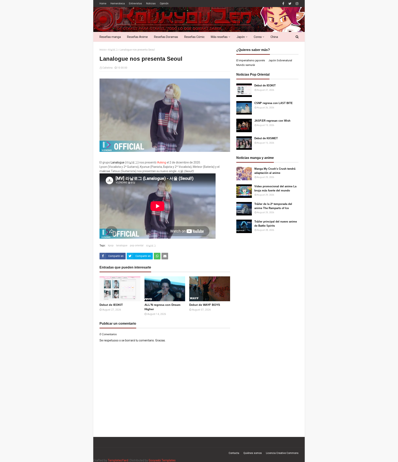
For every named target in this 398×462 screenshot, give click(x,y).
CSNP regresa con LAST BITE (273, 103)
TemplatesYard (118, 460)
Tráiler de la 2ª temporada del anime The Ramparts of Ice (273, 206)
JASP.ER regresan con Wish (272, 120)
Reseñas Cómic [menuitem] (194, 37)
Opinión (164, 3)
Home (103, 3)
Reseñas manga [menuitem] (110, 37)
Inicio (103, 49)
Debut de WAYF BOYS (204, 304)
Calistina (107, 67)
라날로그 (113, 49)
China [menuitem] (274, 37)
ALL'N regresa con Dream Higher (162, 307)
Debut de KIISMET (266, 138)
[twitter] (289, 3)
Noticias (151, 3)
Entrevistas (135, 3)
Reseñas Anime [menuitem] (137, 37)
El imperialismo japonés (250, 60)
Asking (161, 162)
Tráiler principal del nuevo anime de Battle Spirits (275, 223)
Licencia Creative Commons (282, 453)
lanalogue (121, 245)
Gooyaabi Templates (162, 460)
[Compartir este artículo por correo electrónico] (164, 256)
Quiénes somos (252, 453)
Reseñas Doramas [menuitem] (166, 37)
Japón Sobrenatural (280, 60)
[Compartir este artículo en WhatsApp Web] (157, 256)
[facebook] (283, 3)
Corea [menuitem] (258, 37)
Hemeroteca (117, 3)
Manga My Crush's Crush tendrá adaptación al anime (274, 170)
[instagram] (296, 3)
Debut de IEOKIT (111, 304)
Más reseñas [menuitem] (219, 37)
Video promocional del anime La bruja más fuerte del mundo (275, 188)
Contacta (234, 453)
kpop (111, 245)
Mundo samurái (245, 65)
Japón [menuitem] (241, 37)
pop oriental (136, 245)
